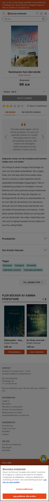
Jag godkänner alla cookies (24, 496)
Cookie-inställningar (24, 489)
